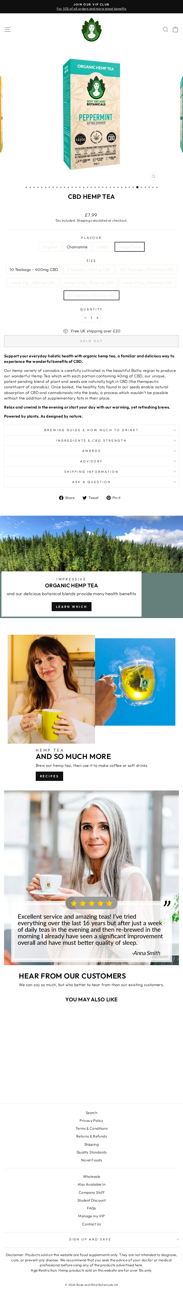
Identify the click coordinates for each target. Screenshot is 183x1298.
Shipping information (91, 472)
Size (91, 260)
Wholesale (91, 1176)
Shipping (83, 220)
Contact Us (91, 1224)
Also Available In (91, 1184)
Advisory (91, 461)
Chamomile (77, 246)
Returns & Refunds (91, 1136)
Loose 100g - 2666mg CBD (89, 282)
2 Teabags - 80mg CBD (88, 269)
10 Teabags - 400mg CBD (34, 269)
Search (91, 1112)
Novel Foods (91, 1160)
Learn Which (71, 607)
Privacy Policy (91, 1120)
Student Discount (91, 1200)
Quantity (91, 309)
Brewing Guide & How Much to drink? (91, 430)
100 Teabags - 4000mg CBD (146, 269)
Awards (91, 451)
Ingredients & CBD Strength (91, 440)
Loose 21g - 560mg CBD (33, 282)
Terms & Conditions (91, 1128)
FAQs (91, 1208)
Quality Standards (91, 1152)
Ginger (103, 246)
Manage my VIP (91, 1216)
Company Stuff (91, 1192)
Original (50, 246)
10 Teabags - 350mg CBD (91, 295)
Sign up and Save (90, 1239)
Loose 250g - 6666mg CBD (148, 282)
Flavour (91, 238)
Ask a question (91, 482)
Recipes (49, 776)
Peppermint (130, 246)
